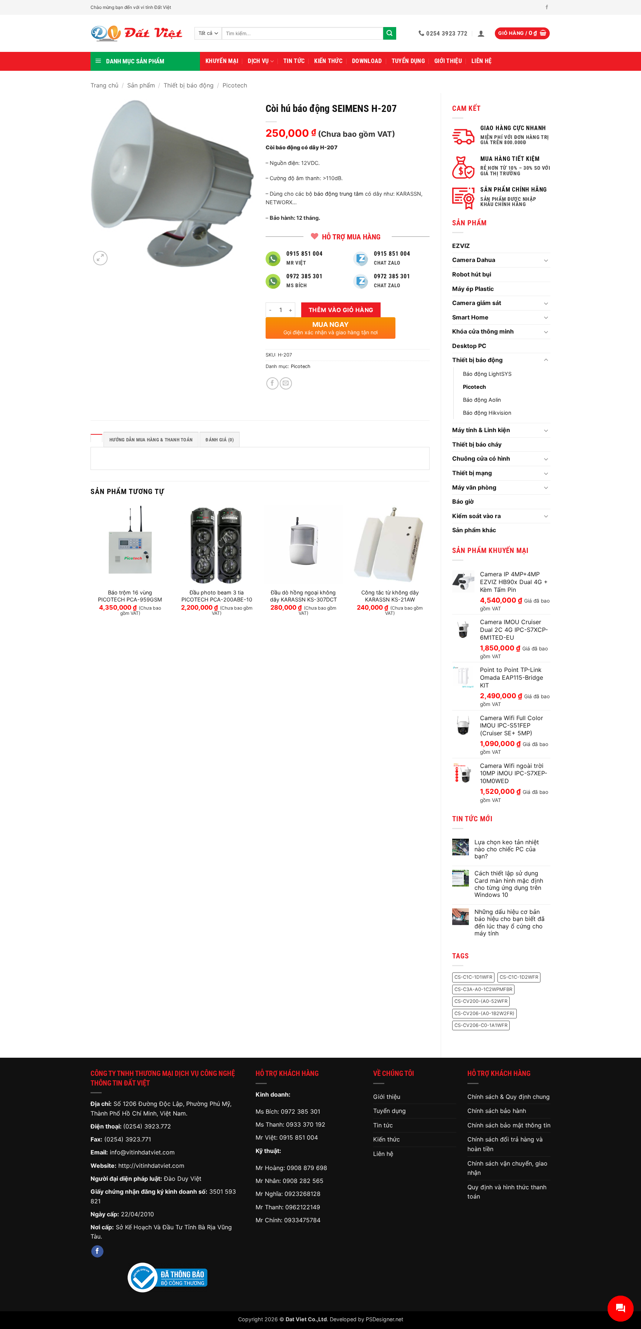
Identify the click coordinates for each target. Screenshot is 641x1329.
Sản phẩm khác (474, 530)
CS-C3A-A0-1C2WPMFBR (483, 989)
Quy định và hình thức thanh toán (506, 1191)
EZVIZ (461, 245)
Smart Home (470, 317)
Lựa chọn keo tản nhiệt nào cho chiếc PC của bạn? (506, 849)
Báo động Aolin (482, 400)
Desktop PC (469, 345)
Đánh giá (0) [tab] (220, 440)
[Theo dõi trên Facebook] (547, 7)
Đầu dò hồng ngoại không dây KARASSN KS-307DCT (303, 596)
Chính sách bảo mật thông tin (508, 1125)
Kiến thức (328, 60)
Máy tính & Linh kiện (481, 430)
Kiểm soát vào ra (476, 516)
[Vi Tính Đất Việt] (137, 33)
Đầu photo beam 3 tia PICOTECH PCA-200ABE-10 (216, 596)
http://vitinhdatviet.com (151, 1165)
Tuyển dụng (408, 60)
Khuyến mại (222, 60)
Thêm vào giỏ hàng (341, 310)
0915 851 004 (298, 1137)
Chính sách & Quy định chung (508, 1096)
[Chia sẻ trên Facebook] (272, 383)
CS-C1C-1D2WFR (519, 977)
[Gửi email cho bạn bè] (286, 383)
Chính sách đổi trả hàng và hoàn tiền (505, 1144)
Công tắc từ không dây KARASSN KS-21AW (390, 596)
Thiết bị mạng (472, 473)
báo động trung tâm (339, 193)
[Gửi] (389, 33)
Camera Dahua (473, 260)
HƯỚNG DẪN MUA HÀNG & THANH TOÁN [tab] (151, 440)
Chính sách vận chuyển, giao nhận (507, 1168)
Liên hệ (481, 60)
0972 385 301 (300, 1111)
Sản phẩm (141, 85)
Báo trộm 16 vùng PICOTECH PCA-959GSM (130, 596)
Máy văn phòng (474, 487)
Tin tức (294, 60)
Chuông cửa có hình (481, 458)
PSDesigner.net (384, 1319)
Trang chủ (104, 85)
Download (367, 60)
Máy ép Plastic (473, 288)
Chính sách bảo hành (496, 1110)
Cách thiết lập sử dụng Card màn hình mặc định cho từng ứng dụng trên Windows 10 (508, 884)
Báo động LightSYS (487, 374)
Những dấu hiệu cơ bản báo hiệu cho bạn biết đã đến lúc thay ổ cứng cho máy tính (509, 922)
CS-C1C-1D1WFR (473, 977)
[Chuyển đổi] (546, 260)
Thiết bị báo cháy (477, 444)
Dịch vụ (258, 60)
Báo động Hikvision (487, 413)
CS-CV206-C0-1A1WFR (480, 1025)
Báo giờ (463, 501)
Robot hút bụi (471, 274)
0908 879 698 (307, 1167)
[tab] (96, 438)
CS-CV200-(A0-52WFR (480, 1001)
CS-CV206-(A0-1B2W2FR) (484, 1013)
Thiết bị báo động (189, 85)
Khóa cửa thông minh (483, 331)
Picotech (235, 85)
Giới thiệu (448, 60)
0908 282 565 (303, 1180)
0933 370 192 (305, 1124)
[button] (481, 33)
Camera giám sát (476, 302)
